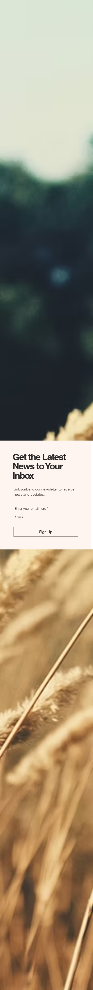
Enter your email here (30, 508)
